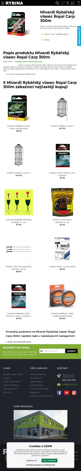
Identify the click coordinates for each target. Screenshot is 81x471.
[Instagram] (74, 393)
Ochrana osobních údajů (39, 389)
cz (78, 2)
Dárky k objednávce (11, 385)
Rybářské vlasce (62, 34)
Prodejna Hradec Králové (13, 374)
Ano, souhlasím (49, 460)
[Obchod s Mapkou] (40, 424)
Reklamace (34, 392)
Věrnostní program (10, 389)
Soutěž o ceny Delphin (12, 382)
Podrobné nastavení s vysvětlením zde (40, 465)
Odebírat (71, 351)
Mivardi (46, 40)
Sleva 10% (7, 392)
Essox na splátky (36, 385)
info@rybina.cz (70, 384)
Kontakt (6, 378)
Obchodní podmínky (38, 374)
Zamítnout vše (31, 460)
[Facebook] (59, 393)
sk (78, 4)
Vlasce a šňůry (49, 34)
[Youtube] (66, 393)
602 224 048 (69, 380)
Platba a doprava (36, 382)
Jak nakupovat (36, 378)
